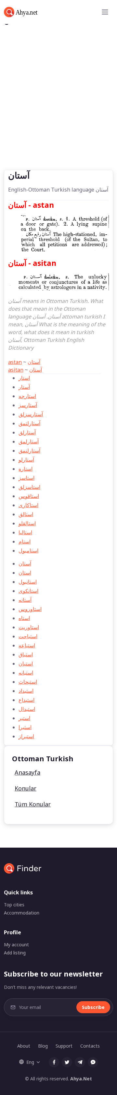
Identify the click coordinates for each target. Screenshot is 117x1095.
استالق (26, 514)
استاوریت (29, 627)
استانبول (28, 581)
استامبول (28, 550)
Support (64, 1046)
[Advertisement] (58, 108)
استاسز (26, 477)
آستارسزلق (31, 414)
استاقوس (29, 496)
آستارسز (28, 405)
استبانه (26, 672)
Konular (25, 788)
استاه (24, 618)
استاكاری (28, 505)
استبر (24, 718)
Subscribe (93, 1007)
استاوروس (30, 609)
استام (25, 541)
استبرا (25, 727)
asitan (15, 369)
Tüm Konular (33, 804)
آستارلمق (29, 441)
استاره (25, 468)
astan (15, 362)
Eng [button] (30, 1062)
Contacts (90, 1046)
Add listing (15, 953)
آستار (24, 387)
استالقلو (27, 523)
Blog (43, 1046)
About (23, 1046)
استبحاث (28, 681)
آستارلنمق (29, 450)
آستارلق (27, 432)
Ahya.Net (81, 1079)
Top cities (14, 905)
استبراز (26, 736)
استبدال (27, 709)
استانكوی (28, 590)
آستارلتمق (29, 423)
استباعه (27, 645)
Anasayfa (27, 772)
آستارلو (26, 459)
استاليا (25, 532)
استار (24, 377)
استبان (26, 663)
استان (25, 572)
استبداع (26, 699)
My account (16, 944)
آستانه (25, 599)
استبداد (26, 690)
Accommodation (21, 913)
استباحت (28, 636)
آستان (34, 362)
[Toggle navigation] (105, 12)
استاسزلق (29, 487)
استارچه (27, 396)
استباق (26, 654)
